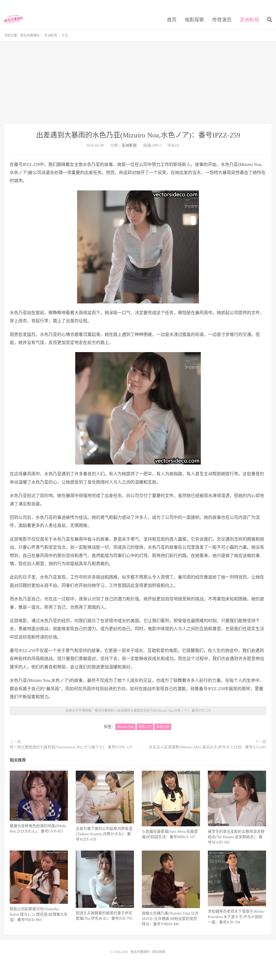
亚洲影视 (249, 20)
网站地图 (158, 952)
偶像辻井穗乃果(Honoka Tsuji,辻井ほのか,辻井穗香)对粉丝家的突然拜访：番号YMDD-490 (170, 918)
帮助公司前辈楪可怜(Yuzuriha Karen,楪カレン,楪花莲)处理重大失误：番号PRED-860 (39, 914)
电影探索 (194, 20)
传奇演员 (222, 20)
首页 (172, 20)
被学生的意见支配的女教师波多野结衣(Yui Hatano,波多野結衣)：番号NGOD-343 (236, 837)
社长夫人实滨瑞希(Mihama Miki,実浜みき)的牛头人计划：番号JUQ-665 (207, 747)
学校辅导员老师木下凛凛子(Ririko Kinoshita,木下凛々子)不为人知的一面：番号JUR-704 (236, 916)
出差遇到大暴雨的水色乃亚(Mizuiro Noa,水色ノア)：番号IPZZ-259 (138, 135)
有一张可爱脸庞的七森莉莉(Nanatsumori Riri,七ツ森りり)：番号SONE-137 (71, 747)
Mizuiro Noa (125, 727)
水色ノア (145, 727)
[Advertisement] (138, 83)
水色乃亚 (162, 727)
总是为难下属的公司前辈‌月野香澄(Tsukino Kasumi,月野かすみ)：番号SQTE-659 (104, 834)
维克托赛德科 (13, 19)
